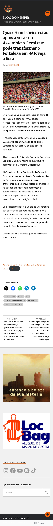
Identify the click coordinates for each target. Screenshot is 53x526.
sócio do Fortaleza (15, 300)
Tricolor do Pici (13, 304)
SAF (28, 296)
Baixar (14, 268)
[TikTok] (33, 469)
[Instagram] (6, 469)
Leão (20, 296)
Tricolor (33, 300)
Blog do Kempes (16, 17)
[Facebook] (13, 469)
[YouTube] (20, 469)
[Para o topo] (47, 514)
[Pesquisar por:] (26, 492)
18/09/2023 (13, 65)
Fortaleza (10, 296)
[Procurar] (46, 492)
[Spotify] (27, 469)
